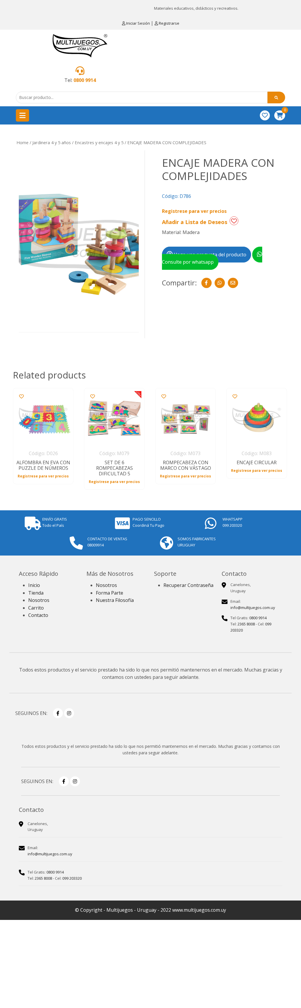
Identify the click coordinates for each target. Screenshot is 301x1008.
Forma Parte (109, 593)
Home (22, 142)
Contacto (38, 615)
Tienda (36, 593)
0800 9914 (84, 80)
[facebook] (57, 713)
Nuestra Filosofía (115, 600)
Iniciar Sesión (138, 23)
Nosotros (38, 600)
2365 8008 (246, 624)
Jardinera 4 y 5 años (51, 142)
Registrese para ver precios (194, 211)
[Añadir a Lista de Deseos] (234, 220)
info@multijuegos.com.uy (252, 607)
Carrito (36, 608)
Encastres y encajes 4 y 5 (99, 142)
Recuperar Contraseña (188, 585)
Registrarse (168, 23)
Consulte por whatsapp (188, 262)
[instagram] (69, 713)
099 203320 (72, 878)
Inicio (34, 585)
